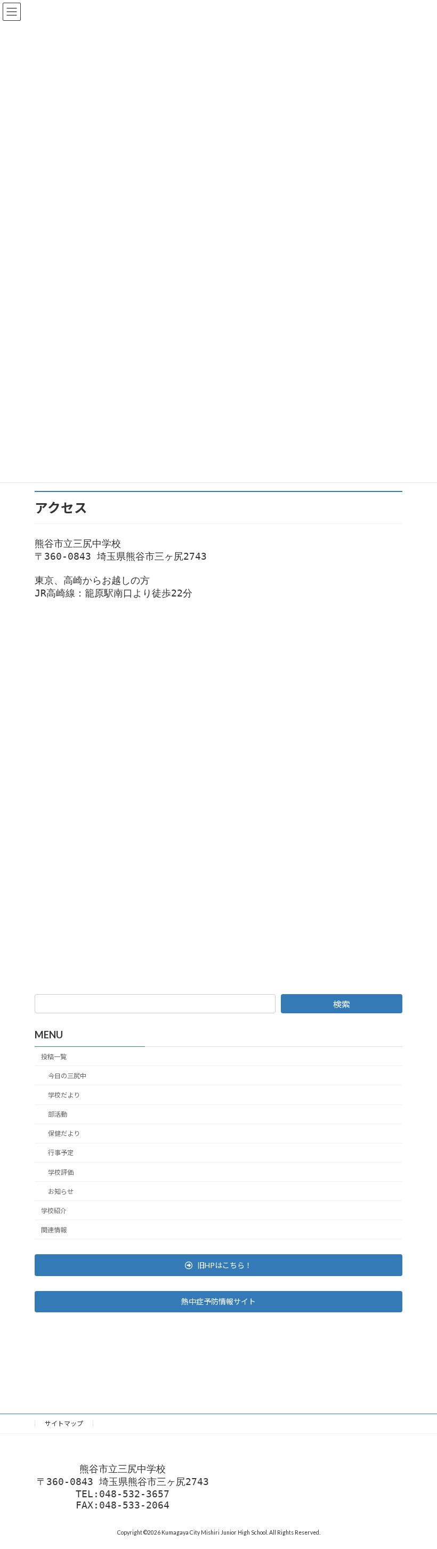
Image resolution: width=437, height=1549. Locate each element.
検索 (341, 1004)
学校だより (64, 1095)
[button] (218, 1265)
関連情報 (54, 1229)
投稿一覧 (54, 1056)
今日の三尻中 (67, 1075)
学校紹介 (54, 1210)
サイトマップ (64, 1423)
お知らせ (61, 1191)
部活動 (57, 1114)
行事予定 (61, 1153)
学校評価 (61, 1172)
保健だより (64, 1133)
